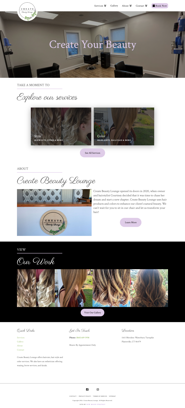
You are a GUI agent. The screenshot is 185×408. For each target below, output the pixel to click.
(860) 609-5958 (82, 337)
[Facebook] (87, 389)
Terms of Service (100, 396)
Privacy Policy (85, 396)
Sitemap (112, 396)
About (20, 345)
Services (20, 337)
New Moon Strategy (95, 404)
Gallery (20, 341)
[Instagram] (97, 389)
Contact (20, 349)
